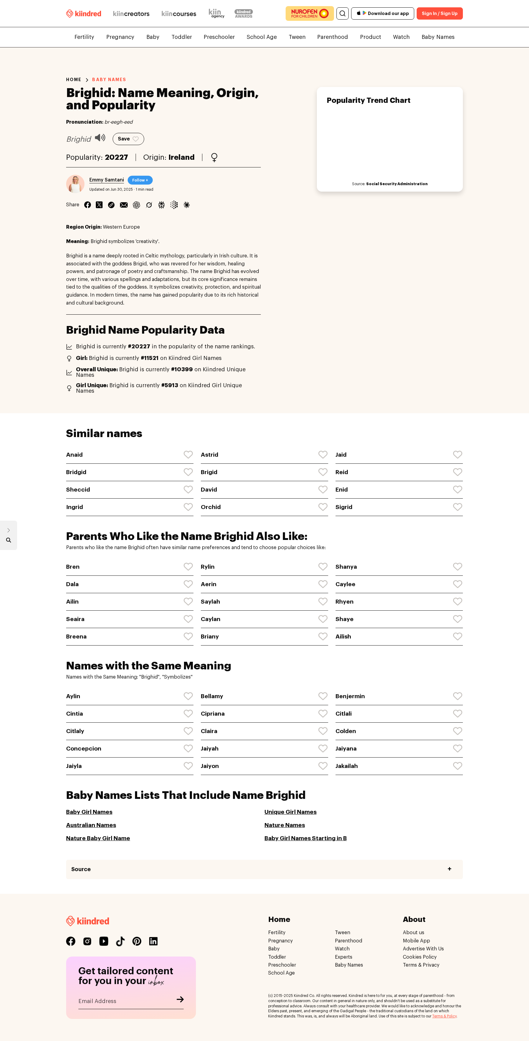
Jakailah (347, 766)
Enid (342, 489)
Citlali (344, 714)
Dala (72, 584)
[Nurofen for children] (310, 13)
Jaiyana (346, 748)
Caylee (345, 584)
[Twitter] (99, 204)
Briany (210, 636)
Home (73, 79)
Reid (342, 472)
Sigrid (344, 507)
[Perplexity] (161, 204)
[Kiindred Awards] (243, 13)
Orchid (211, 507)
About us (413, 932)
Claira (209, 731)
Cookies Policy (420, 956)
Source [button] (81, 869)
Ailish (343, 636)
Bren (73, 567)
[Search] (342, 13)
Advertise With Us (423, 948)
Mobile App (416, 940)
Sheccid (78, 489)
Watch (401, 37)
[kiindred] (83, 13)
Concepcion (83, 748)
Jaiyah (210, 748)
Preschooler (219, 37)
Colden (346, 731)
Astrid (209, 455)
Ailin (72, 602)
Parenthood (332, 37)
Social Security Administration (397, 184)
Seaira (75, 619)
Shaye (345, 619)
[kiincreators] (131, 13)
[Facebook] (87, 204)
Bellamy (212, 696)
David (209, 489)
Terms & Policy (444, 1016)
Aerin (208, 584)
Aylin (73, 696)
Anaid (74, 455)
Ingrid (74, 507)
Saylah (210, 602)
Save (124, 139)
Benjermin (350, 696)
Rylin (208, 567)
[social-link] (70, 941)
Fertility (84, 37)
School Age (262, 37)
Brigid (209, 472)
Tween (297, 37)
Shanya (346, 567)
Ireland (181, 157)
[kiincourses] (179, 13)
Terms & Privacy (421, 964)
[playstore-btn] (364, 13)
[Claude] (186, 204)
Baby (152, 37)
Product (370, 37)
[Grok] (149, 204)
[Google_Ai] (174, 204)
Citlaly (75, 731)
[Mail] (124, 204)
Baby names (109, 79)
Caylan (210, 619)
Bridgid (76, 472)
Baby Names (438, 37)
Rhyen (345, 602)
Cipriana (213, 714)
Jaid (341, 455)
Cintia (74, 714)
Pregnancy (120, 37)
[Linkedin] (111, 204)
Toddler (181, 37)
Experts (343, 956)
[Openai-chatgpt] (136, 204)
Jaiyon (210, 766)
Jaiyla (74, 766)
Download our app (388, 13)
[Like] (188, 455)
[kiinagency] (218, 13)
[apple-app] (358, 13)
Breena (76, 636)
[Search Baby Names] (8, 541)
